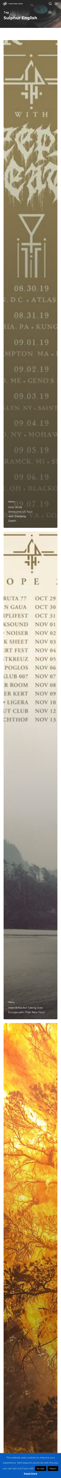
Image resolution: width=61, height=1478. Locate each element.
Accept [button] (40, 1468)
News (11, 501)
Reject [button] (53, 1468)
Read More (30, 1473)
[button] (56, 3)
